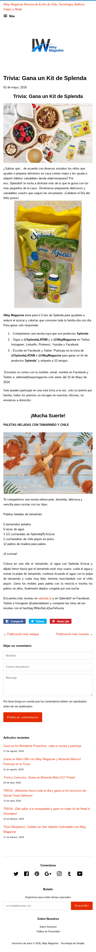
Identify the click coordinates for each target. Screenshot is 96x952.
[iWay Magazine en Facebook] (26, 875)
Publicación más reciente (72, 634)
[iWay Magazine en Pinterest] (36, 875)
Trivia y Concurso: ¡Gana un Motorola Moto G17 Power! (39, 777)
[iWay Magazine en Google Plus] (48, 875)
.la (45, 598)
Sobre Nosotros (48, 926)
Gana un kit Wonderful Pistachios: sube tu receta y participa (42, 746)
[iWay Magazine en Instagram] (59, 875)
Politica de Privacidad (48, 931)
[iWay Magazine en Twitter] (16, 875)
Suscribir (82, 905)
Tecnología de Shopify (72, 943)
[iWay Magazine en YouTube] (79, 875)
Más (11, 16)
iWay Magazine (50, 943)
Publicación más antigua (23, 634)
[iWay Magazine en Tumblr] (69, 875)
